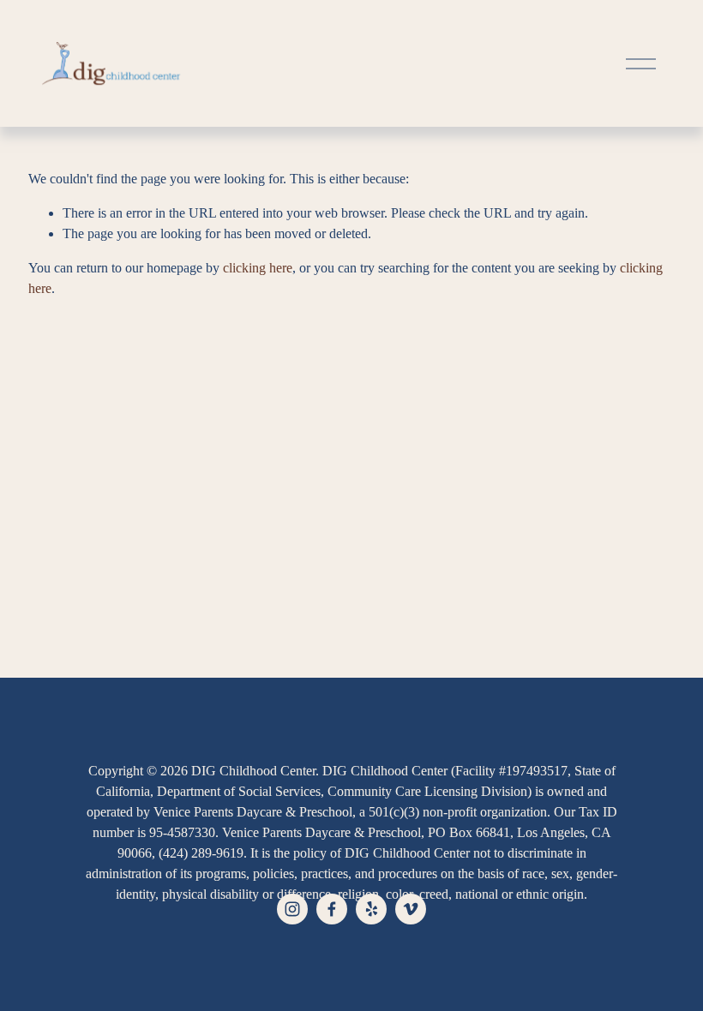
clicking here (257, 267)
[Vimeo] (410, 909)
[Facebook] (331, 909)
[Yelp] (371, 909)
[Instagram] (292, 909)
